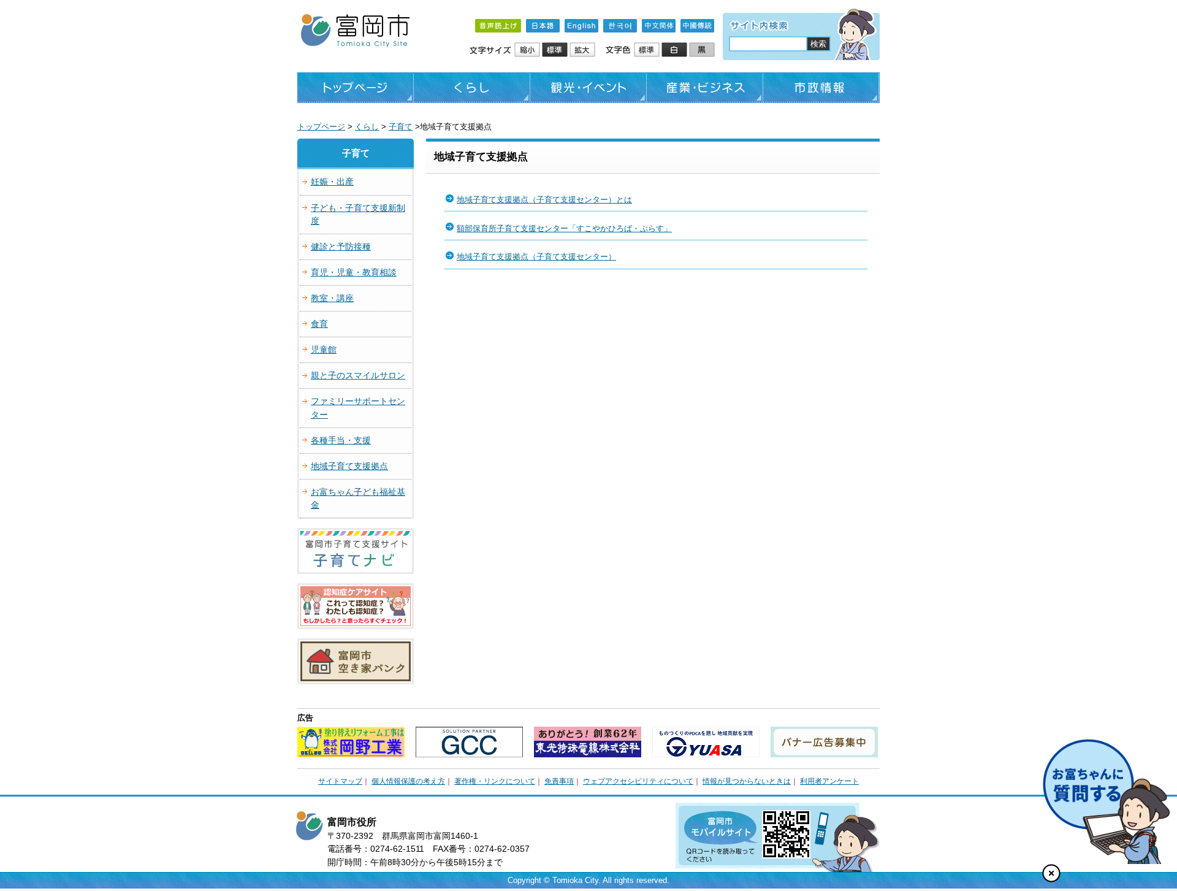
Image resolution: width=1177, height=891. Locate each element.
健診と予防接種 (341, 246)
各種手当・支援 (341, 440)
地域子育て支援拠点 (349, 466)
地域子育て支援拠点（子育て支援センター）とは (544, 199)
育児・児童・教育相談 (354, 272)
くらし (472, 87)
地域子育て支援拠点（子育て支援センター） (536, 256)
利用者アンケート (829, 781)
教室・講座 (332, 298)
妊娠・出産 (332, 181)
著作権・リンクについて (494, 781)
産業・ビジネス (705, 87)
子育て (401, 126)
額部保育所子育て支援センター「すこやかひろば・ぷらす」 (564, 228)
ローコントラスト (703, 50)
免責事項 (559, 781)
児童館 (324, 349)
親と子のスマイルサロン (358, 375)
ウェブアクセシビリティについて (638, 781)
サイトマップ (340, 781)
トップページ (355, 87)
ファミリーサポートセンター (358, 407)
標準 (555, 50)
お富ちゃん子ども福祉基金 (358, 498)
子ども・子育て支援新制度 (358, 214)
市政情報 (821, 87)
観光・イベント (588, 87)
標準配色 (647, 50)
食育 (319, 324)
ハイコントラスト (675, 50)
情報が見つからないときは (747, 781)
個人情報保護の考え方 (408, 781)
